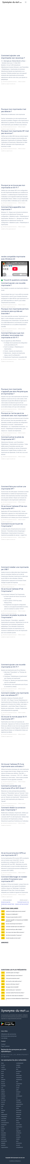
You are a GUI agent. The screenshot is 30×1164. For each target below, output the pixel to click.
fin (17, 1098)
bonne (3, 1104)
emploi (18, 1122)
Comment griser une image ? (12, 972)
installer (3, 1085)
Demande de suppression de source (10, 81)
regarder (18, 1131)
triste (2, 1131)
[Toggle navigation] (26, 2)
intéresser (18, 1102)
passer (18, 1135)
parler (2, 1127)
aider (17, 1108)
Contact (3, 1044)
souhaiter (18, 1110)
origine (3, 1098)
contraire (3, 1069)
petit (17, 1090)
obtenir (3, 1092)
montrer (3, 1096)
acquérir (18, 1137)
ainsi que (3, 1139)
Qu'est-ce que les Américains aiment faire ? (7, 904)
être (17, 1069)
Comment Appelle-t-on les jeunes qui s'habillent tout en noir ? (17, 920)
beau (17, 1120)
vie (2, 1108)
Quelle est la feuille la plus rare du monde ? (16, 911)
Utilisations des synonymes (8, 1034)
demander (19, 1075)
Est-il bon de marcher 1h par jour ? (14, 935)
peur (17, 1141)
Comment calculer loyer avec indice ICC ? (15, 926)
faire (2, 1063)
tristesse (3, 1135)
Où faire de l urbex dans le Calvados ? (14, 995)
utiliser (3, 1094)
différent (18, 1106)
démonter (18, 1118)
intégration (4, 1116)
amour (3, 1081)
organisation (4, 1147)
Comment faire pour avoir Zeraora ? (14, 975)
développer (19, 1096)
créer (2, 1075)
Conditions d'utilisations (15, 1161)
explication (19, 1127)
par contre (19, 1124)
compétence (19, 1147)
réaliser (3, 1110)
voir (2, 1087)
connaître (3, 1118)
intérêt (18, 1139)
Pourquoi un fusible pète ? (12, 914)
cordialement (19, 1063)
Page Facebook (5, 1046)
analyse (18, 1092)
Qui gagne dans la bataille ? (12, 987)
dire (17, 1081)
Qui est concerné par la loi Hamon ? (14, 923)
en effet (18, 1067)
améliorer (18, 1133)
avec (17, 1129)
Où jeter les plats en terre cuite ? (13, 938)
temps (3, 1090)
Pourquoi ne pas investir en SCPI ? (14, 917)
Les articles (4, 1038)
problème (18, 1071)
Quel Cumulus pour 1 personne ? (13, 990)
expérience (19, 1079)
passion (3, 1145)
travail (18, 1073)
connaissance (5, 1122)
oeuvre (3, 1102)
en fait (18, 1085)
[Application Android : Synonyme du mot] (8, 1023)
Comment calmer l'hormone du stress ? (15, 992)
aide (2, 1106)
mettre (3, 1067)
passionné (4, 1141)
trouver (3, 1083)
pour (2, 1073)
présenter (18, 1114)
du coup (3, 1100)
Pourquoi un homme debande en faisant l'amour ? (17, 999)
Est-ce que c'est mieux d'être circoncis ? (15, 932)
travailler (3, 1133)
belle (2, 1112)
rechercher (19, 1143)
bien (2, 1077)
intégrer (18, 1116)
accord (18, 1145)
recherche (3, 1124)
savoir (17, 1094)
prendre (3, 1079)
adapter (3, 1143)
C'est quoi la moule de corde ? (13, 978)
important (18, 1077)
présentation (19, 1104)
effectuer (3, 1120)
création (3, 1137)
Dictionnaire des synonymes (8, 1036)
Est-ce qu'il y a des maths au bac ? (14, 981)
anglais (18, 1065)
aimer (17, 1087)
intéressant (4, 1114)
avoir (2, 1071)
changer (18, 1100)
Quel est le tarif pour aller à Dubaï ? (14, 929)
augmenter (19, 1083)
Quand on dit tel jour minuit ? (12, 984)
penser (3, 1129)
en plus (3, 1065)
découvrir (18, 1112)
